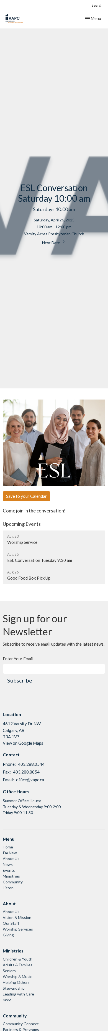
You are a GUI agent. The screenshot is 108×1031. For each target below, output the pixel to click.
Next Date (51, 242)
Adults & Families (17, 964)
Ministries (11, 876)
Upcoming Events (22, 524)
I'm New (10, 852)
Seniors (9, 970)
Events (9, 870)
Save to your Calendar (26, 496)
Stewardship (14, 988)
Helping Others (16, 982)
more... (8, 999)
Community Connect (21, 1023)
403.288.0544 (31, 764)
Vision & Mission (17, 917)
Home (8, 847)
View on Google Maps (23, 743)
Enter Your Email (18, 658)
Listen (8, 887)
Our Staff (11, 923)
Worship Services (18, 929)
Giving (8, 935)
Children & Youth (17, 959)
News (8, 864)
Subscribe (19, 680)
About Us (11, 858)
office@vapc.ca (30, 779)
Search (97, 5)
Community (13, 882)
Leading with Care (18, 994)
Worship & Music (17, 976)
